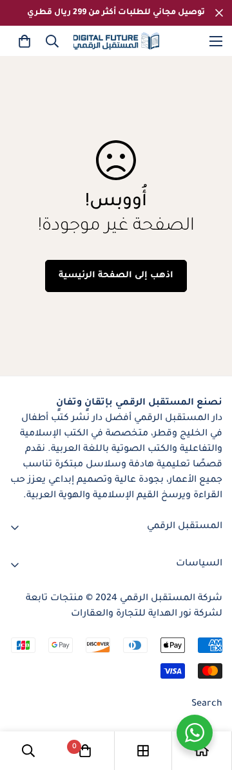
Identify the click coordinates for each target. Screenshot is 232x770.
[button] (24, 41)
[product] (201, 750)
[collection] (143, 750)
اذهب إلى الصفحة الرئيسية (116, 275)
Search (206, 704)
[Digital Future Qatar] (116, 41)
